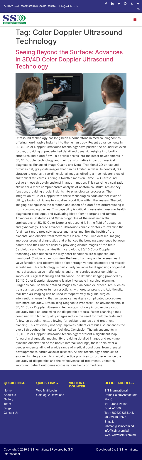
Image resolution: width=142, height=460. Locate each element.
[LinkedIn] (112, 3)
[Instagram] (125, 3)
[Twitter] (119, 3)
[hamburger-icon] (135, 19)
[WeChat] (138, 3)
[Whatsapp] (132, 3)
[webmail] (138, 9)
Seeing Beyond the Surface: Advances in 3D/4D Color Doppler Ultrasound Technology (69, 59)
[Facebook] (106, 3)
